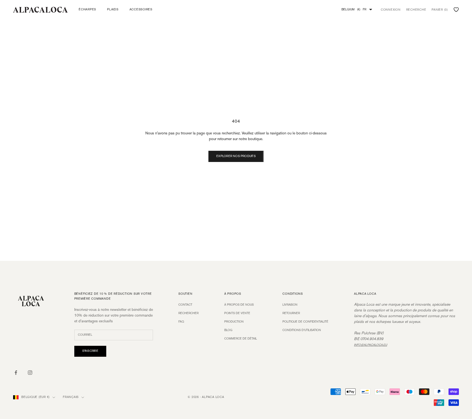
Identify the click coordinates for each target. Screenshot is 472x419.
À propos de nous (239, 304)
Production (234, 321)
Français (71, 397)
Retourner (291, 313)
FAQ (181, 321)
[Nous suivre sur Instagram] (30, 372)
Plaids (113, 9)
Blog (228, 330)
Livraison (289, 304)
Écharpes (87, 9)
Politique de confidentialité (305, 321)
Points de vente (237, 313)
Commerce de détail (240, 338)
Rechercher (188, 313)
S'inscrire (90, 351)
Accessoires (140, 9)
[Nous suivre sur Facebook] (16, 372)
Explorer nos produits (236, 156)
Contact (185, 304)
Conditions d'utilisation (301, 330)
